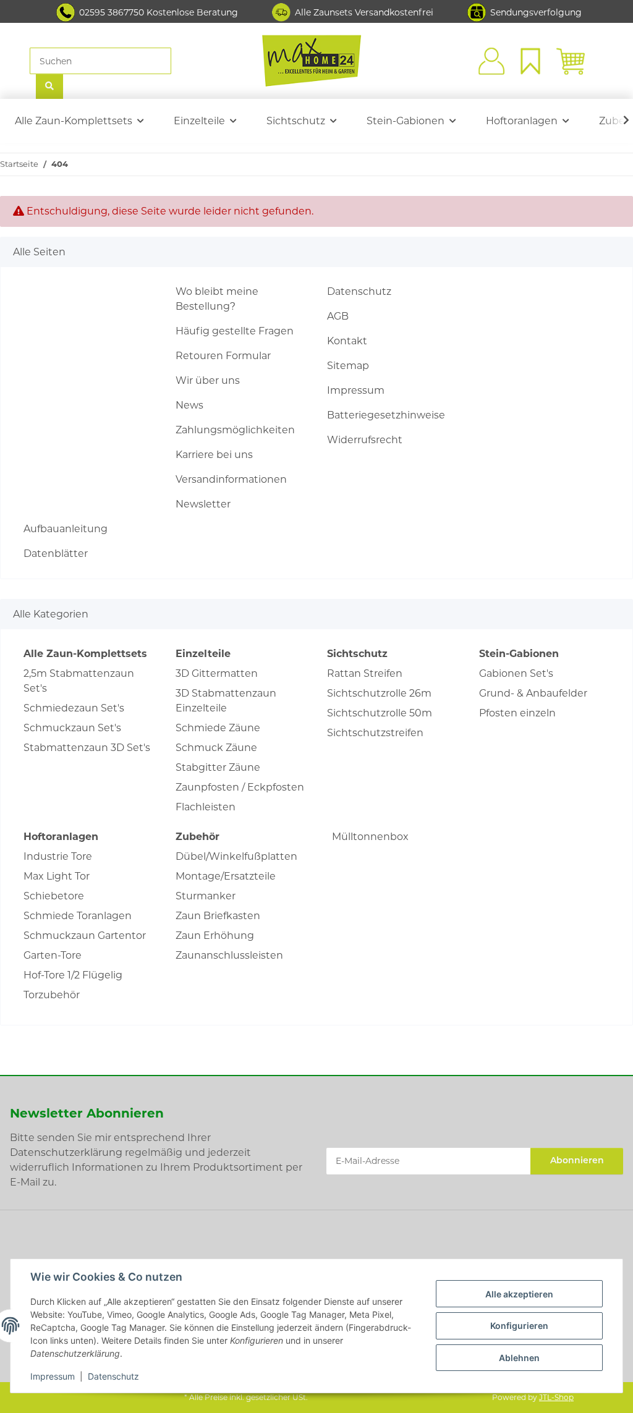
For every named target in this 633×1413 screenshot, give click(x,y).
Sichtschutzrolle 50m (379, 713)
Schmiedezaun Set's (73, 708)
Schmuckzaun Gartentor (84, 935)
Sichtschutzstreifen (375, 733)
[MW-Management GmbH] (311, 61)
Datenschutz (113, 1376)
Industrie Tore (57, 856)
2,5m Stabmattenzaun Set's (78, 681)
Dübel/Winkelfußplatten (236, 856)
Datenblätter (55, 553)
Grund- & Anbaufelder (533, 693)
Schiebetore (53, 896)
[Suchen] (49, 87)
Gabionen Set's (516, 673)
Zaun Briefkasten (218, 916)
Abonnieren (577, 1161)
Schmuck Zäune (216, 747)
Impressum (52, 1376)
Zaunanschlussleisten (229, 955)
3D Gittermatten (217, 673)
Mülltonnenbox (370, 836)
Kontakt (347, 341)
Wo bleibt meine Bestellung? (217, 299)
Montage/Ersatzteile (226, 876)
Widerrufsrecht (364, 440)
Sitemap (348, 365)
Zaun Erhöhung (215, 935)
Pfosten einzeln (517, 713)
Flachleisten (206, 807)
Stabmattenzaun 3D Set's (86, 747)
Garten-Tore (52, 955)
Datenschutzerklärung (66, 1152)
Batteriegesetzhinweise (386, 415)
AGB (338, 316)
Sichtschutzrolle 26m (379, 693)
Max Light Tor (56, 876)
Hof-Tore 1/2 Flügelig (72, 975)
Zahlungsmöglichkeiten (235, 430)
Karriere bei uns (214, 454)
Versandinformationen (231, 479)
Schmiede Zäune (218, 728)
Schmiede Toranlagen (77, 916)
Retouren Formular (223, 356)
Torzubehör (51, 995)
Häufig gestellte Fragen (235, 331)
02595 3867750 (111, 12)
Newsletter (203, 504)
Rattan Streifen (364, 673)
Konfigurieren (519, 1325)
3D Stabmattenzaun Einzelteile (226, 700)
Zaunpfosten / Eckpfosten (240, 787)
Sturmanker (206, 896)
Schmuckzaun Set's (72, 728)
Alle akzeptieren (519, 1294)
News (189, 405)
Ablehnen (519, 1357)
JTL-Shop (556, 1397)
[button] (490, 61)
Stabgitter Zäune (218, 767)
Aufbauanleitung (65, 529)
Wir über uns (208, 380)
